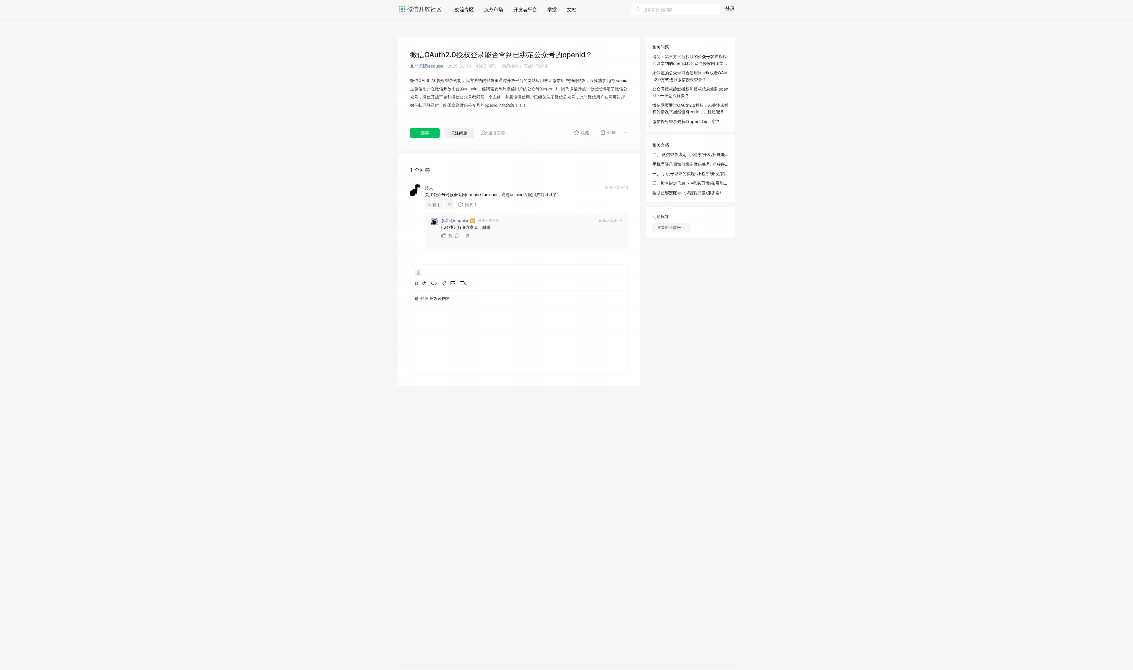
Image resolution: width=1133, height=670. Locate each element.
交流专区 (464, 9)
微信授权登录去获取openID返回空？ (686, 121)
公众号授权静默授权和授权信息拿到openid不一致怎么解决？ (690, 92)
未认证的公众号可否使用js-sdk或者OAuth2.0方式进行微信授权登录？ (690, 76)
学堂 (552, 9)
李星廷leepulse (429, 65)
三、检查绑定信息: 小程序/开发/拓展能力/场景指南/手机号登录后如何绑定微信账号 (690, 182)
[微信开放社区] (420, 9)
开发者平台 (525, 9)
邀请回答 (496, 132)
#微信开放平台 (671, 227)
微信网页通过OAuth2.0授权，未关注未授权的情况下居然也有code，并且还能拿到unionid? (690, 109)
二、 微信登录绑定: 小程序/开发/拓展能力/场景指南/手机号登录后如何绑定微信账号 (690, 154)
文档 (572, 9)
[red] (424, 283)
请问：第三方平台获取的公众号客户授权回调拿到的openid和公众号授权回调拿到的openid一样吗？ (690, 60)
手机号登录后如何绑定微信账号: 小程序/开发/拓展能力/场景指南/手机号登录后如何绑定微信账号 (690, 164)
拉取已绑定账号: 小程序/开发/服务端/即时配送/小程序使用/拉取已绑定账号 (690, 192)
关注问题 (459, 132)
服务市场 (493, 9)
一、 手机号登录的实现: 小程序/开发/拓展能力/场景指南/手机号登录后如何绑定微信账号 (690, 173)
